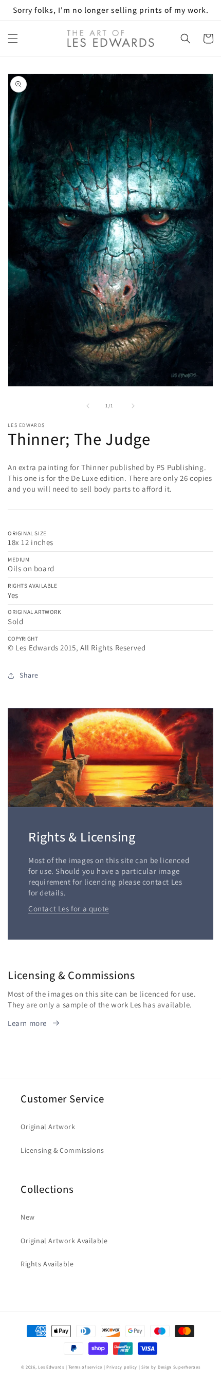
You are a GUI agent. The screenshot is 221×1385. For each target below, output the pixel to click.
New (28, 1217)
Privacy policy (121, 1367)
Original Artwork (48, 1126)
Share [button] (29, 675)
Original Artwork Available (64, 1240)
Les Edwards (51, 1367)
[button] (13, 38)
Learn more (27, 1023)
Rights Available (47, 1263)
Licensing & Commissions (62, 1150)
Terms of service (85, 1367)
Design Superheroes (179, 1367)
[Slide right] (133, 406)
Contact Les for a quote (68, 908)
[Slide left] (88, 406)
